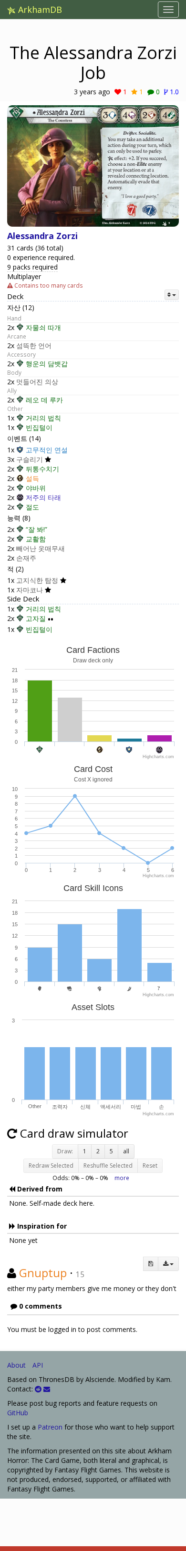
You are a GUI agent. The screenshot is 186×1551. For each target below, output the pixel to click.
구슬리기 (29, 459)
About (16, 1365)
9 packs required (32, 266)
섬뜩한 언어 (34, 345)
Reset (150, 1165)
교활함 (36, 538)
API (37, 1365)
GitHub (17, 1412)
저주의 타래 (43, 497)
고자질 (36, 618)
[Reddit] (38, 1388)
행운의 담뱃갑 (47, 363)
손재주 (26, 557)
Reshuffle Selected (108, 1165)
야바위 (36, 487)
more (121, 1177)
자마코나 (29, 589)
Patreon (50, 1426)
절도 (32, 506)
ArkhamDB (39, 9)
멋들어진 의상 (37, 381)
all (126, 1151)
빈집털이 (39, 427)
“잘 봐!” (36, 529)
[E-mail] (46, 1388)
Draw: (65, 1151)
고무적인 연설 (47, 449)
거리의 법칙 (43, 417)
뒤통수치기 (42, 468)
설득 (32, 478)
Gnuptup (43, 1273)
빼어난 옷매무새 (40, 548)
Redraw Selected (51, 1165)
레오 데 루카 (44, 399)
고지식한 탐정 (37, 580)
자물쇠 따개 (43, 327)
